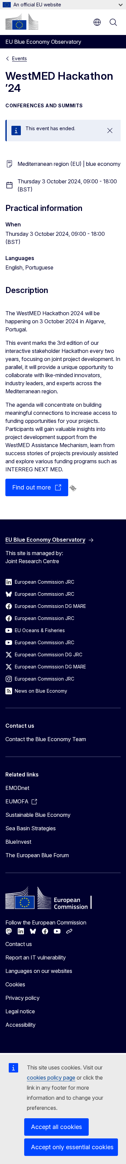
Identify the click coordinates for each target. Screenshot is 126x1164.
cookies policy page (51, 1077)
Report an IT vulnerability (35, 957)
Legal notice (20, 1011)
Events (19, 58)
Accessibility (20, 1024)
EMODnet (17, 788)
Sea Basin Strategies (30, 828)
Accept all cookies (56, 1126)
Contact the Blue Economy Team (45, 739)
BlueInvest (18, 841)
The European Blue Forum (37, 855)
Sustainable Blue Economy (38, 814)
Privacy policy (22, 997)
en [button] (97, 22)
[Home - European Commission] (21, 21)
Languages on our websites (38, 971)
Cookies (15, 984)
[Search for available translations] (73, 488)
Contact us (18, 944)
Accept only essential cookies (72, 1147)
